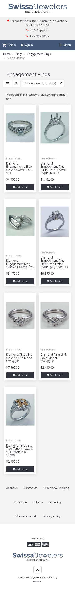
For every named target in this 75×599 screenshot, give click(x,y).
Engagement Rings (39, 54)
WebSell (37, 581)
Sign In (28, 45)
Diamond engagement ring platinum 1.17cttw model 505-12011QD (54, 262)
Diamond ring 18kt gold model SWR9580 (53, 358)
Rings (19, 54)
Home (7, 54)
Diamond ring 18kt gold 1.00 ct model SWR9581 (19, 358)
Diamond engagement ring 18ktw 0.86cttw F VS (20, 264)
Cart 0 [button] (11, 45)
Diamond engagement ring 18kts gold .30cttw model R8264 (53, 168)
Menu (66, 45)
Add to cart (21, 187)
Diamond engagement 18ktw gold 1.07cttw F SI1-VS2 (19, 168)
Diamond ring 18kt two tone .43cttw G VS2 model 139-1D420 (19, 450)
